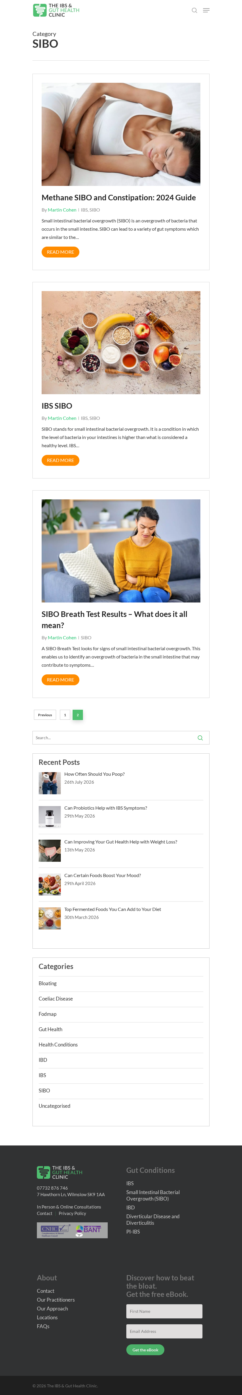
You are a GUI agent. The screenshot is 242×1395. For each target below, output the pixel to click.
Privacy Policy (72, 1213)
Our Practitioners (56, 1300)
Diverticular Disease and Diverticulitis (153, 1219)
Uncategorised (55, 1106)
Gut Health (50, 1029)
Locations (47, 1317)
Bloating (48, 983)
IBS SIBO (57, 405)
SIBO (94, 209)
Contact (45, 1213)
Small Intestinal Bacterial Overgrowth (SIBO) (153, 1195)
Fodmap (47, 1014)
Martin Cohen (62, 209)
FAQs (43, 1326)
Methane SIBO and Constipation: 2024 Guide (119, 197)
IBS (84, 209)
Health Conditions (58, 1044)
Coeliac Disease (56, 999)
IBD (43, 1060)
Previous (45, 715)
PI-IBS (133, 1232)
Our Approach (52, 1308)
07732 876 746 (52, 1188)
